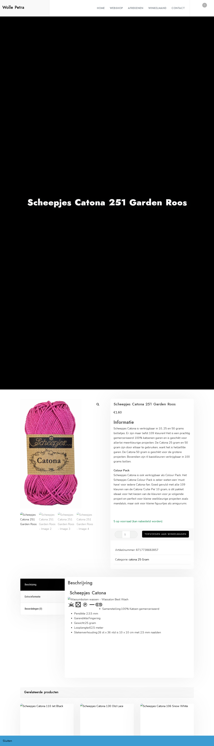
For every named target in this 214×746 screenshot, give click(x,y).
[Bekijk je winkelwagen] (202, 8)
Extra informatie (32, 596)
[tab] (43, 585)
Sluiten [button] (7, 741)
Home (101, 8)
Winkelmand (157, 8)
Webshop (116, 8)
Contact (178, 8)
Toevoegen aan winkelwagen (165, 534)
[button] (98, 404)
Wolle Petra (13, 7)
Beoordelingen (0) (33, 608)
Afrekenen (135, 8)
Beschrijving (30, 584)
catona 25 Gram (139, 559)
